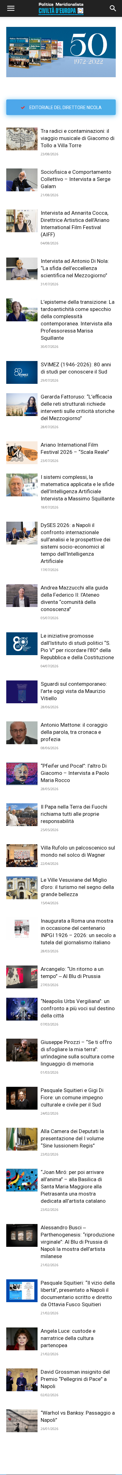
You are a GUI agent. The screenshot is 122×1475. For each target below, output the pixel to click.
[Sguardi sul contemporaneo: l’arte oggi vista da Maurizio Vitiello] (22, 691)
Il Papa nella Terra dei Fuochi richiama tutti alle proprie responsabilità (74, 814)
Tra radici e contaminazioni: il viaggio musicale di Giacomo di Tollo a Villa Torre (77, 138)
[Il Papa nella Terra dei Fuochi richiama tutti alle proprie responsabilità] (22, 814)
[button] (11, 8)
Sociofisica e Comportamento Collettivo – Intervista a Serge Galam (76, 179)
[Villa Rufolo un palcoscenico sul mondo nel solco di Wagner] (22, 855)
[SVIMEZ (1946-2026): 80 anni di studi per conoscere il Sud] (22, 372)
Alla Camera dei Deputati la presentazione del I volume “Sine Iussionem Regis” (72, 1138)
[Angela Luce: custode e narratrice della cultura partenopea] (22, 1338)
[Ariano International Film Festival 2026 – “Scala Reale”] (22, 452)
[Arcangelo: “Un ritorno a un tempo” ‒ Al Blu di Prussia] (22, 977)
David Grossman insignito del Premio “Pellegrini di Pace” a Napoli (75, 1379)
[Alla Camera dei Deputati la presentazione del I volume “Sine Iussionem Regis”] (22, 1139)
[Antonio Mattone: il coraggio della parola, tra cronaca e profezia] (22, 732)
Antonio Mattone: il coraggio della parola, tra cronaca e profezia (74, 732)
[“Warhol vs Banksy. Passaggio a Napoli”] (22, 1420)
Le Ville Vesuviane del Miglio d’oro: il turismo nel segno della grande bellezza (77, 887)
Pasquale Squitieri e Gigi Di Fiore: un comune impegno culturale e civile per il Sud (72, 1097)
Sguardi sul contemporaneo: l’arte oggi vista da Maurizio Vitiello (74, 691)
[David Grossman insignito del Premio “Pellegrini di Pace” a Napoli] (22, 1379)
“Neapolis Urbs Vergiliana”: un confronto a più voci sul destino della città (78, 1008)
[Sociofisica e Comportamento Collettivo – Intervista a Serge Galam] (22, 179)
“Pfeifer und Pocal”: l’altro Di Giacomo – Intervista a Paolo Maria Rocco (75, 773)
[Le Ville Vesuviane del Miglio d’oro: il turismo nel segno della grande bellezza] (22, 887)
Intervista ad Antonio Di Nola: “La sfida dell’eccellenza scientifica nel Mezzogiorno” (75, 268)
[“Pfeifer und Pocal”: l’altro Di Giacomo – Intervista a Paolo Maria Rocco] (22, 773)
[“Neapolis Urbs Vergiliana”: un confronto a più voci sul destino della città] (22, 1009)
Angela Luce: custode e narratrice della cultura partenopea (68, 1338)
